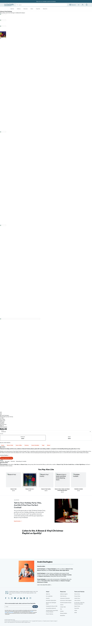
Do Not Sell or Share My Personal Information (79, 603)
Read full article (17, 521)
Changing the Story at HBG (51, 606)
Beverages (7, 461)
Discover (26, 8)
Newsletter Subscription (51, 600)
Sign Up (35, 606)
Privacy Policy (77, 596)
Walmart (48, 445)
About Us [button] (45, 8)
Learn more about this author (44, 584)
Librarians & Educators (65, 598)
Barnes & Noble (10, 445)
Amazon (2, 445)
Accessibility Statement (51, 608)
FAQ (61, 609)
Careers (61, 604)
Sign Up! (74, 4)
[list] (46, 365)
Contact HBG (63, 606)
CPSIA (75, 610)
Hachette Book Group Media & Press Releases (52, 611)
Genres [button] (12, 8)
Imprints (38, 8)
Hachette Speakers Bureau (65, 602)
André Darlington (5, 415)
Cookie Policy (77, 598)
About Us (48, 594)
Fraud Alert (76, 608)
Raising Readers (63, 613)
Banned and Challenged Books (51, 603)
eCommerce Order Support (65, 600)
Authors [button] (19, 8)
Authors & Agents (63, 594)
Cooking (2, 461)
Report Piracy (77, 606)
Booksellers (62, 615)
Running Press (3, 424)
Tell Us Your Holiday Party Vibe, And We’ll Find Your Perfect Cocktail (28, 505)
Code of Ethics (77, 600)
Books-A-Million (19, 445)
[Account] (83, 5)
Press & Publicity (49, 614)
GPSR (75, 612)
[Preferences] (79, 4)
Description (2, 446)
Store (32, 8)
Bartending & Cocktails (21, 461)
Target (43, 445)
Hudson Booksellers (35, 445)
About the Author (4, 462)
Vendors (62, 611)
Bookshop (27, 445)
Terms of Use (77, 594)
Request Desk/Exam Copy (6, 458)
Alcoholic (13, 461)
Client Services (63, 596)
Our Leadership (49, 596)
